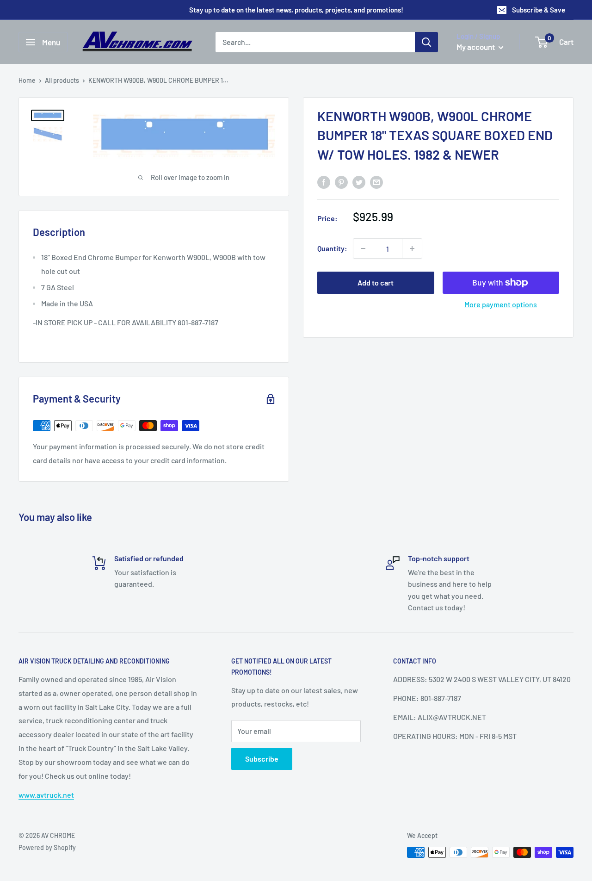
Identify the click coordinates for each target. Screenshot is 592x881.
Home (27, 80)
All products (62, 80)
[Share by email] (376, 181)
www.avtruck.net (46, 794)
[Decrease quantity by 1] (363, 248)
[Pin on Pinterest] (341, 181)
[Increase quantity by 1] (412, 248)
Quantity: (332, 248)
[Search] (426, 42)
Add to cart (376, 282)
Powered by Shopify (47, 847)
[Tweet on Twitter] (358, 181)
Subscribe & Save (538, 10)
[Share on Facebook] (323, 181)
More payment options (500, 304)
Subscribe (261, 758)
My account (476, 46)
